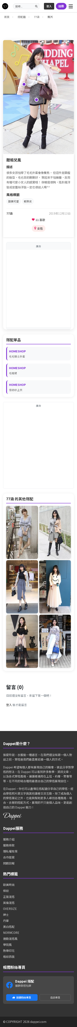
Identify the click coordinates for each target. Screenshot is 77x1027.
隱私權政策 (10, 851)
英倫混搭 (9, 903)
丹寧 (6, 921)
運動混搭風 (10, 939)
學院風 (7, 945)
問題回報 (9, 863)
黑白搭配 (9, 927)
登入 (49, 6)
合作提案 (9, 857)
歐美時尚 (9, 885)
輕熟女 (28, 201)
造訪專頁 (55, 997)
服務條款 (9, 845)
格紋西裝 (9, 956)
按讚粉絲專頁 (23, 997)
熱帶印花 (9, 951)
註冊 (61, 6)
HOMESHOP (17, 351)
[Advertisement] (38, 288)
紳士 (6, 915)
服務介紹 (9, 839)
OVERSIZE (10, 909)
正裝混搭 (9, 897)
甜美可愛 (13, 201)
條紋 (6, 891)
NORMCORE (11, 933)
